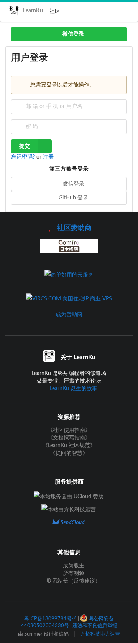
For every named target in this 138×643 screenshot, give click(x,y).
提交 (24, 146)
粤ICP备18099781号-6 (50, 618)
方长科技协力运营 (100, 634)
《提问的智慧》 (69, 453)
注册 (48, 157)
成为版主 (72, 565)
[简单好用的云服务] (69, 275)
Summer (33, 634)
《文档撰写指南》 (69, 438)
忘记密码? (23, 157)
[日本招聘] (69, 252)
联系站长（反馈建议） (72, 581)
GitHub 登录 (72, 198)
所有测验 (72, 573)
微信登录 (72, 34)
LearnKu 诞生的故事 (73, 388)
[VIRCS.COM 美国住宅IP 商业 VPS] (69, 299)
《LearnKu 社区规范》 (69, 445)
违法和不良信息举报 (94, 625)
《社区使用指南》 (69, 430)
